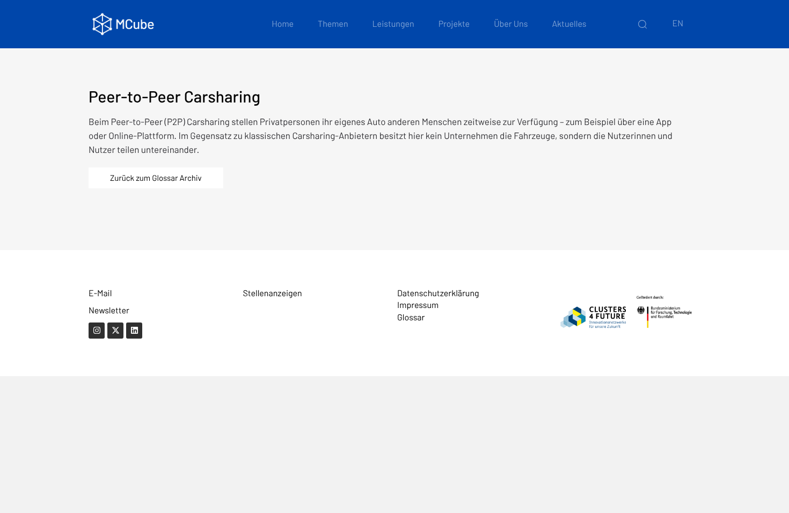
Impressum (418, 305)
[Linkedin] (134, 331)
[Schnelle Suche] (642, 24)
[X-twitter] (115, 331)
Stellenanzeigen (272, 293)
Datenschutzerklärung (438, 293)
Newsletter (109, 310)
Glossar (411, 317)
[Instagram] (97, 331)
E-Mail (100, 293)
